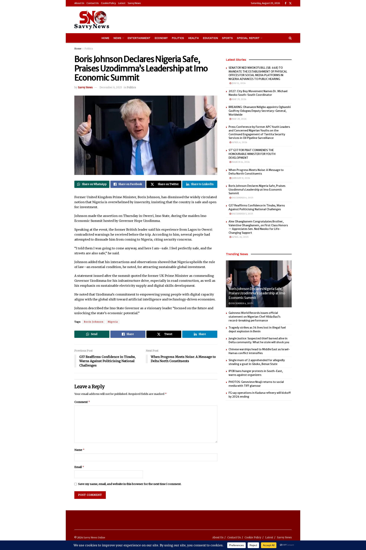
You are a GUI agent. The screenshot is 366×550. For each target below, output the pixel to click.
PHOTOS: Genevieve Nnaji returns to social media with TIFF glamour (256, 383)
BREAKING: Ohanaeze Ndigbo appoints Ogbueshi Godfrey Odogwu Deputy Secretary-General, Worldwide (260, 110)
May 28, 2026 (238, 119)
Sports (227, 37)
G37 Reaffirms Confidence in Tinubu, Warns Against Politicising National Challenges (257, 207)
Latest (121, 3)
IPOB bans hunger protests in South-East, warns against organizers (256, 373)
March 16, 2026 (240, 162)
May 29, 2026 (238, 99)
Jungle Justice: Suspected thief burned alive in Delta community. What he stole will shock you (259, 340)
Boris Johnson (93, 321)
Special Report (248, 37)
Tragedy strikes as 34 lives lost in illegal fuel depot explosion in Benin (257, 329)
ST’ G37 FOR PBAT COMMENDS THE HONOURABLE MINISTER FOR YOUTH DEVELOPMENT (252, 153)
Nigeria (113, 321)
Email (79, 467)
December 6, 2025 (111, 87)
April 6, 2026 (239, 142)
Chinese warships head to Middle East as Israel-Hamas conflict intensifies (259, 351)
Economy (161, 37)
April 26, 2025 (240, 237)
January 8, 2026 (240, 178)
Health (193, 37)
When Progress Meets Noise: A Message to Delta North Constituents (256, 172)
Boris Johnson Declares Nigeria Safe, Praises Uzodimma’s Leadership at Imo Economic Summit (257, 189)
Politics (178, 37)
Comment (82, 402)
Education (210, 37)
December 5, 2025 (242, 213)
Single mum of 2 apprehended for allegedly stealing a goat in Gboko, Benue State (257, 362)
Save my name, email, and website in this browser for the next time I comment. (129, 484)
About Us (79, 3)
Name (79, 450)
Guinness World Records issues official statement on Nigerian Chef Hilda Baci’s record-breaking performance (254, 316)
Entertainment (139, 37)
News (117, 37)
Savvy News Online (94, 537)
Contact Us (93, 3)
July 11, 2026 (238, 83)
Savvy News (134, 3)
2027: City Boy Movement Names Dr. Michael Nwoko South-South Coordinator (258, 93)
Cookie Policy (108, 3)
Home (105, 37)
